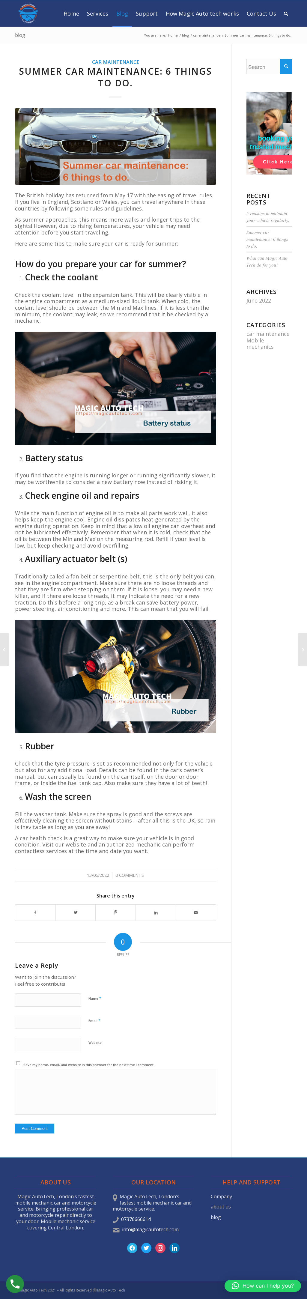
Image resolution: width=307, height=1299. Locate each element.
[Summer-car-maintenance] (115, 146)
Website (95, 1042)
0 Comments (129, 875)
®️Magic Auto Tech (109, 1290)
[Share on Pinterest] (116, 913)
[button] (263, 1286)
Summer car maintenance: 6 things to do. (267, 239)
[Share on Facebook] (35, 913)
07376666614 (136, 1219)
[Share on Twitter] (76, 913)
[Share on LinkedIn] (156, 913)
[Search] (286, 13)
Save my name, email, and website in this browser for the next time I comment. (88, 1064)
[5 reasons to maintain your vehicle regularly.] (302, 649)
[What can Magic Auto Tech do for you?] (4, 649)
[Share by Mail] (196, 913)
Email (94, 1020)
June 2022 (258, 300)
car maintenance (115, 62)
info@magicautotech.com (150, 1229)
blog (20, 35)
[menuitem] (71, 13)
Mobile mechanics (260, 344)
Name (94, 998)
